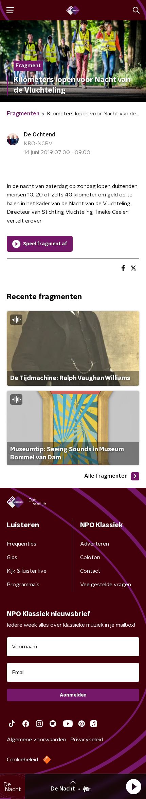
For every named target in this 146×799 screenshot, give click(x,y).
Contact (90, 571)
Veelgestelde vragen (105, 584)
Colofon (90, 557)
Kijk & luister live (27, 571)
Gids (12, 557)
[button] (133, 786)
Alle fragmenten (106, 476)
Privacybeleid (86, 739)
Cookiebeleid (22, 759)
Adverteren (94, 544)
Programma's (23, 584)
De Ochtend (39, 134)
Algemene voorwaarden (36, 739)
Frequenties (21, 544)
